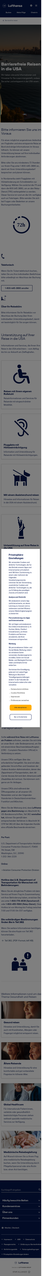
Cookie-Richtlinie (18, 693)
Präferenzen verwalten (20, 700)
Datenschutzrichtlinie (19, 689)
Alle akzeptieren (20, 707)
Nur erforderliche (20, 717)
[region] (20, 638)
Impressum (15, 697)
